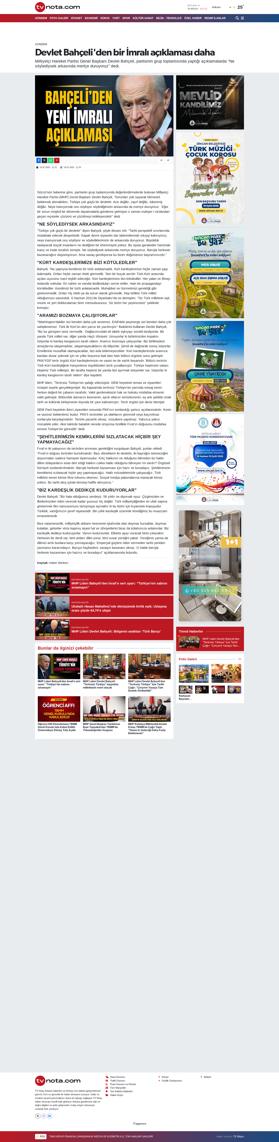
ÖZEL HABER (193, 18)
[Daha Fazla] (56, 160)
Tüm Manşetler (118, 1088)
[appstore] (139, 1123)
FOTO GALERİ (59, 18)
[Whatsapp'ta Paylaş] (50, 160)
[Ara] (238, 18)
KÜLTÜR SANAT (143, 18)
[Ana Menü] (242, 18)
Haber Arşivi (116, 1095)
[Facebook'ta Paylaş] (38, 160)
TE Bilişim (238, 1136)
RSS (42, 1136)
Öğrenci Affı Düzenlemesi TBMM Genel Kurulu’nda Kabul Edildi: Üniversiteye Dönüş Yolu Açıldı (57, 727)
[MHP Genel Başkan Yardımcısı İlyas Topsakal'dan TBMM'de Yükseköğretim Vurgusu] (104, 708)
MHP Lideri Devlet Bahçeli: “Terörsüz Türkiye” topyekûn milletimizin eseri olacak (101, 684)
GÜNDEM (41, 18)
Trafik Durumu (117, 1080)
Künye (165, 1077)
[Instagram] (43, 1116)
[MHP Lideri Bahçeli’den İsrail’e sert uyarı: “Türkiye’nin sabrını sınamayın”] (59, 666)
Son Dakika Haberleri (121, 1091)
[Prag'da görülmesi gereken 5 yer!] (194, 673)
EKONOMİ (91, 18)
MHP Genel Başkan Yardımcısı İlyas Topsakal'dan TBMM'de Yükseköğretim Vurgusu (101, 727)
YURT (116, 18)
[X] (37, 1116)
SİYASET (76, 18)
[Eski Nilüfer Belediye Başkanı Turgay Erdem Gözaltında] (234, 689)
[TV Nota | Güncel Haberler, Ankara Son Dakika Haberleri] (57, 7)
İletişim (207, 1077)
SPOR (126, 18)
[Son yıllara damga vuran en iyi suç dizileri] (226, 673)
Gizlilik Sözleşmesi (172, 1080)
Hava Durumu (117, 1077)
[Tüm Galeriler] (239, 659)
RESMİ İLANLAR (215, 18)
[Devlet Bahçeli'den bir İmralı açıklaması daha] (104, 115)
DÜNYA (105, 18)
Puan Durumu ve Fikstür (123, 1084)
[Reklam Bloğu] (210, 102)
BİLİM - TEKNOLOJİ (168, 18)
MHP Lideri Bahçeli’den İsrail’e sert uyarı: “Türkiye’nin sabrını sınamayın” (59, 684)
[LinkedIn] (49, 1116)
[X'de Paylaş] (44, 160)
